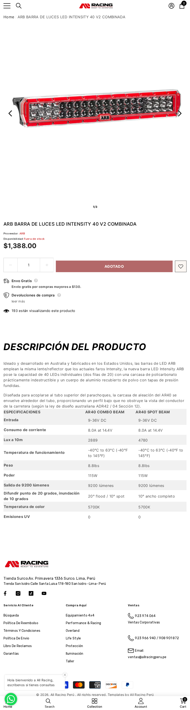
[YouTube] (44, 593)
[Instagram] (18, 593)
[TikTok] (31, 593)
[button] (18, 5)
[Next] (180, 113)
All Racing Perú (63, 695)
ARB (22, 233)
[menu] (6, 5)
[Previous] (10, 113)
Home (8, 17)
